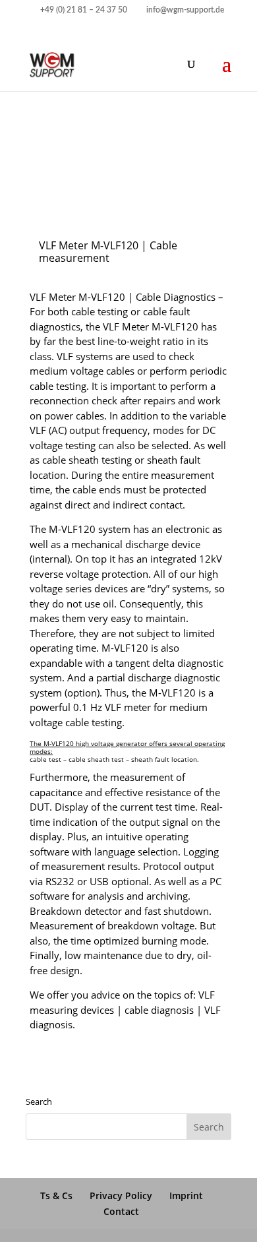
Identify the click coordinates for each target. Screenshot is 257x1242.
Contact (121, 1211)
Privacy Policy (121, 1195)
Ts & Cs (56, 1195)
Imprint (186, 1195)
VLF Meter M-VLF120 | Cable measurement (108, 251)
